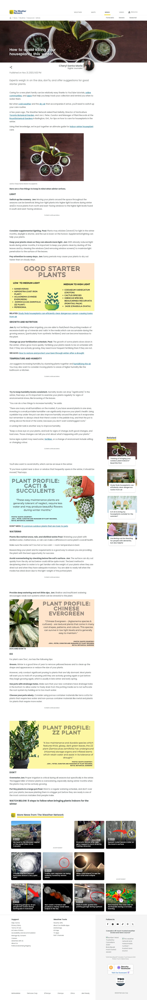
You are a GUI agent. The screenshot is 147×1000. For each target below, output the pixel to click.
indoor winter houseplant (81, 126)
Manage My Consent (19, 935)
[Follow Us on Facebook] (107, 924)
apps (29, 95)
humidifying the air (82, 363)
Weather (22, 18)
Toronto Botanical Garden (22, 115)
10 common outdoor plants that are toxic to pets (45, 526)
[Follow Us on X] (132, 924)
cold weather (24, 104)
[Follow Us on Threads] (127, 924)
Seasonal (30, 18)
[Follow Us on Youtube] (117, 924)
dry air (42, 104)
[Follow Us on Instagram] (112, 924)
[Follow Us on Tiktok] (122, 924)
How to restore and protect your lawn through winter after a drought (51, 353)
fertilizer (48, 439)
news (15, 18)
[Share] (11, 67)
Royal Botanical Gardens (21, 118)
